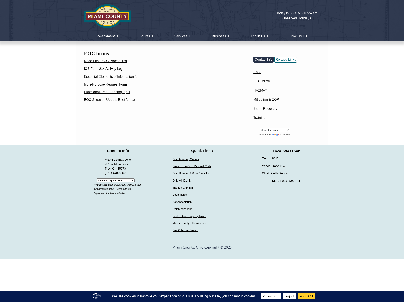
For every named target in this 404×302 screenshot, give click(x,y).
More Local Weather (286, 181)
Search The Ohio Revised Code (192, 166)
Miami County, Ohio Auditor (189, 223)
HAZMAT (260, 90)
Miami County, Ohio (118, 159)
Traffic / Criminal (183, 187)
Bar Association (182, 201)
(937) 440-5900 (115, 173)
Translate (285, 134)
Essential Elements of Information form (112, 76)
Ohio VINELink (182, 180)
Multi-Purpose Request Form (105, 84)
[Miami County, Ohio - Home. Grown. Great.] (107, 15)
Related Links (285, 59)
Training (259, 117)
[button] (202, 15)
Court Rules (180, 194)
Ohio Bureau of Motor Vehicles (191, 173)
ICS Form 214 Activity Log (103, 69)
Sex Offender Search (185, 230)
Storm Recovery (265, 108)
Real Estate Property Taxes (189, 216)
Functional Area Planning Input (107, 92)
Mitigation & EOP (266, 99)
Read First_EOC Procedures (105, 61)
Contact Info (263, 59)
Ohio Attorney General (186, 159)
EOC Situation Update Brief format (109, 100)
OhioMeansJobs (182, 209)
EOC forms (261, 81)
